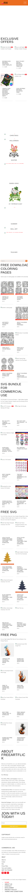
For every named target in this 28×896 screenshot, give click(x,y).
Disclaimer (9, 888)
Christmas (14, 135)
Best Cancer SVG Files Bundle (6, 475)
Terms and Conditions (6, 868)
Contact (3, 861)
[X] (5, 873)
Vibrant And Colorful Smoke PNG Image (6, 660)
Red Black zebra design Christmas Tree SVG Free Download (7, 625)
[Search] (26, 261)
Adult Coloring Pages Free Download (7, 374)
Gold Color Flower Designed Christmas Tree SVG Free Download (22, 540)
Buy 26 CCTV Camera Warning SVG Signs (6, 422)
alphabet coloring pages (20, 298)
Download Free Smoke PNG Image (7, 739)
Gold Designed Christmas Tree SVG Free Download (7, 568)
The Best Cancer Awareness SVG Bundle (22, 476)
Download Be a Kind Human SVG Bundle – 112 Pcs (7, 503)
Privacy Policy (5, 866)
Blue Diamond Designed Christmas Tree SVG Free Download (7, 597)
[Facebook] (3, 873)
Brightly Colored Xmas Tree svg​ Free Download (21, 624)
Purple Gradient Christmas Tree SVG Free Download (22, 569)
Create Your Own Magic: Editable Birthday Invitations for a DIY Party (6, 92)
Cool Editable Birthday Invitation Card (20, 90)
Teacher (14, 252)
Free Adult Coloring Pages (20, 349)
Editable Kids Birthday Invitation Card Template (7, 63)
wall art (14, 229)
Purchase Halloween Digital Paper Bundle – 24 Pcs (7, 449)
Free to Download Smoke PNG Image (5, 687)
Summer (14, 224)
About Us (4, 859)
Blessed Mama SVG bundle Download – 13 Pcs (21, 503)
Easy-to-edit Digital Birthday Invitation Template (20, 64)
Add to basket (20, 98)
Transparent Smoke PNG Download (21, 739)
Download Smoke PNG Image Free (20, 660)
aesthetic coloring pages (5, 323)
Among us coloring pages (5, 298)
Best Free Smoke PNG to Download (6, 713)
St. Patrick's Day (15, 204)
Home (7, 882)
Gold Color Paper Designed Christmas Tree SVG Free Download (7, 540)
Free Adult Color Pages (6, 348)
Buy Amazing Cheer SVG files (22, 448)
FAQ (3, 864)
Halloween (14, 140)
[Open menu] (25, 3)
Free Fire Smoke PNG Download (20, 687)
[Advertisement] (14, 20)
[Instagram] (8, 873)
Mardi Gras (14, 183)
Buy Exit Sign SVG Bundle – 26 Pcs (22, 422)
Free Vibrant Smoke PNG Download (21, 713)
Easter (14, 160)
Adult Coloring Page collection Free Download (22, 375)
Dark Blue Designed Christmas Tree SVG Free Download (22, 597)
